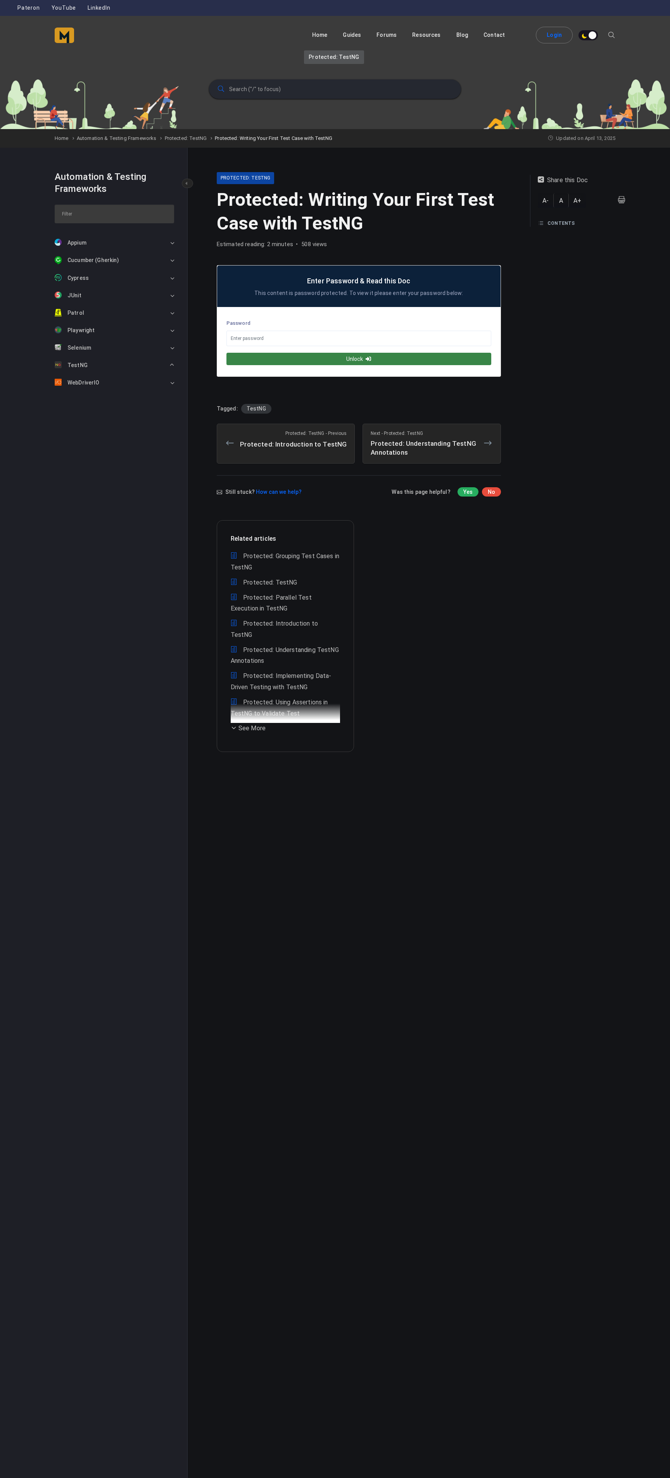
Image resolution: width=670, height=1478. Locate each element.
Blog (462, 35)
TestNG (77, 365)
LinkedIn (99, 8)
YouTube (64, 8)
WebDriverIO (83, 382)
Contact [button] (494, 35)
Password (238, 323)
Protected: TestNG (334, 57)
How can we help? (279, 492)
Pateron (28, 8)
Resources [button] (426, 35)
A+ (577, 200)
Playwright (81, 330)
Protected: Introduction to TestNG (293, 439)
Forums (386, 35)
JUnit (74, 295)
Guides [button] (352, 35)
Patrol (75, 313)
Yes (468, 492)
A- (545, 200)
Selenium (79, 348)
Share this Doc (567, 180)
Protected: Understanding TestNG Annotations (423, 444)
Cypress (78, 278)
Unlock (355, 359)
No (491, 492)
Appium (76, 243)
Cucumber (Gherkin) (93, 260)
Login (554, 35)
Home (320, 35)
